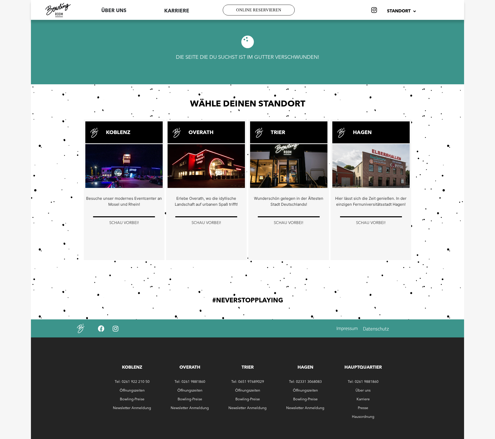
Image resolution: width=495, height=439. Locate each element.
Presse (363, 408)
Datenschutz (376, 328)
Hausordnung (363, 417)
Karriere (363, 399)
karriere (176, 11)
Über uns (113, 11)
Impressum (347, 328)
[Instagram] (374, 10)
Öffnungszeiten (132, 390)
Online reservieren (258, 10)
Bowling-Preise (132, 399)
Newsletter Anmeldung (132, 408)
